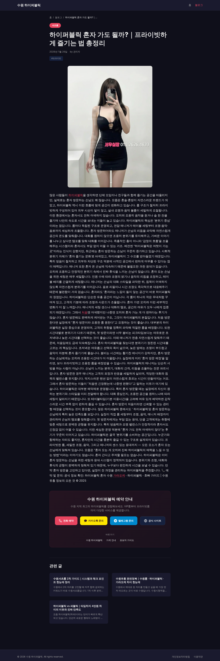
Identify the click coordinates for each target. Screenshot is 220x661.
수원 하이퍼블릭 (29, 5)
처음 (84, 312)
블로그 (199, 5)
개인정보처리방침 (181, 656)
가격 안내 (111, 540)
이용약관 (198, 656)
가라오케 (119, 475)
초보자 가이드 (127, 540)
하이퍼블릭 (75, 195)
